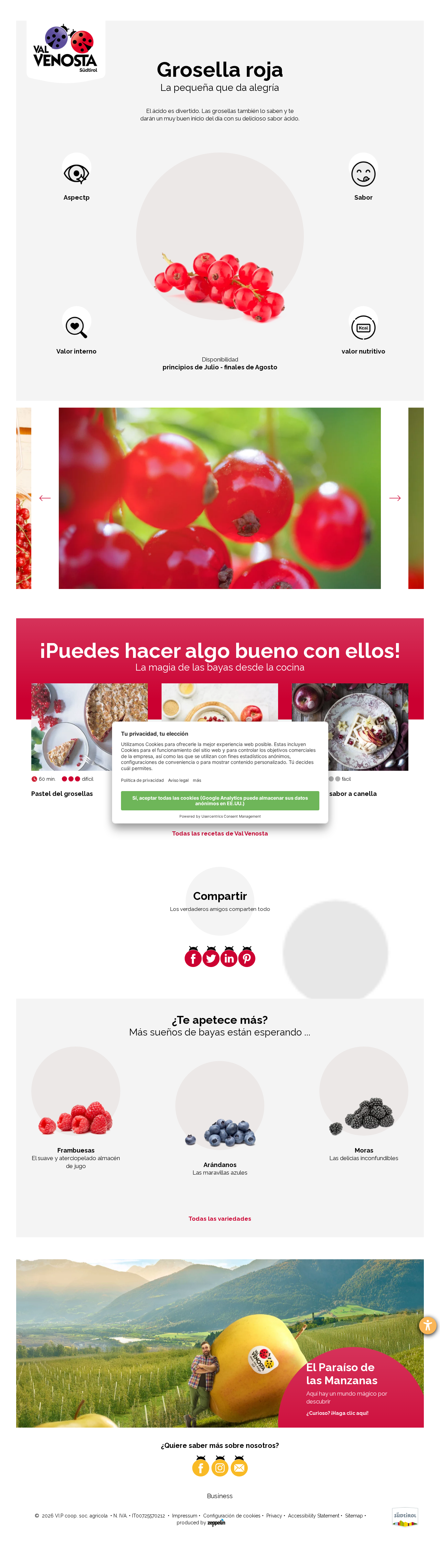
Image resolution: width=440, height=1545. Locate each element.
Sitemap (354, 1515)
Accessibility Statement (313, 1515)
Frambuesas (76, 1150)
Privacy (274, 1515)
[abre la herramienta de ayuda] (428, 1325)
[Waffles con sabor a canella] (350, 727)
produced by (192, 1522)
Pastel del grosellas (62, 793)
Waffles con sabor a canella (334, 793)
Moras (364, 1150)
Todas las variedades (219, 1218)
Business (220, 1496)
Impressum (184, 1515)
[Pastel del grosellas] (89, 727)
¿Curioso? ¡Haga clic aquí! (337, 1413)
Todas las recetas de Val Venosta (220, 833)
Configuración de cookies (232, 1515)
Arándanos (220, 1164)
